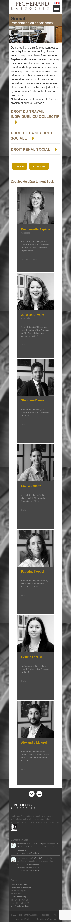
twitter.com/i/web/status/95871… (30, 867)
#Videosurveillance (24, 843)
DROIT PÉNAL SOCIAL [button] (31, 149)
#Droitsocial (22, 846)
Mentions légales (23, 918)
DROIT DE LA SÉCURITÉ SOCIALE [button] (32, 135)
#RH (58, 843)
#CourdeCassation (41, 858)
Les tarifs (20, 166)
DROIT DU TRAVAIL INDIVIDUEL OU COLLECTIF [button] (35, 114)
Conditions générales (46, 918)
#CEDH (39, 843)
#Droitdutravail (33, 864)
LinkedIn (24, 259)
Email (35, 259)
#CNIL (29, 846)
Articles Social (39, 166)
